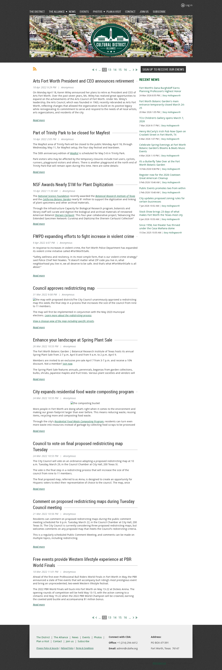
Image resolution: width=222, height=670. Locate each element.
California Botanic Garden (57, 199)
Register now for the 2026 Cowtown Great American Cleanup (159, 176)
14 (114, 70)
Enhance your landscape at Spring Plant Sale (72, 340)
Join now (67, 363)
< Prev (96, 69)
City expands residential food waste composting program (83, 392)
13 (109, 70)
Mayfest (74, 153)
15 (120, 70)
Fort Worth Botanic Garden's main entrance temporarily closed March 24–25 (162, 104)
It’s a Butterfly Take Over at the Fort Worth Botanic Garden (159, 163)
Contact (57, 641)
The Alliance (61, 637)
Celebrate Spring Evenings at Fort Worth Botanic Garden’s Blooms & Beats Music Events (162, 148)
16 (125, 70)
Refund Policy (67, 648)
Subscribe (83, 641)
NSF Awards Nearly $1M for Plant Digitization (73, 184)
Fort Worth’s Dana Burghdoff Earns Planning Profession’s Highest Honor (160, 89)
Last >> (136, 69)
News (75, 637)
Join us (70, 641)
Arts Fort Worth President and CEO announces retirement (83, 81)
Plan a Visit (42, 641)
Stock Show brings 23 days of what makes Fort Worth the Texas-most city (161, 213)
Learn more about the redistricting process (68, 315)
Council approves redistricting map (64, 288)
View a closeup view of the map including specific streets (63, 321)
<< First (93, 69)
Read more (39, 120)
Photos (98, 637)
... (100, 70)
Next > (133, 69)
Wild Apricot (159, 663)
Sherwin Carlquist (64, 215)
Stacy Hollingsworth (171, 95)
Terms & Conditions (84, 648)
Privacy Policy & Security (47, 648)
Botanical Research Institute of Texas (115, 196)
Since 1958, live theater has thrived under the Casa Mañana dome (159, 226)
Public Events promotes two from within (162, 188)
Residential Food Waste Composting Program (79, 421)
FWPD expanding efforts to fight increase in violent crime (83, 236)
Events (86, 637)
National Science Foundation (53, 196)
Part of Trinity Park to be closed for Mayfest (71, 133)
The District (43, 637)
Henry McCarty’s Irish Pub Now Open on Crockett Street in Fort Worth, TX (162, 133)
